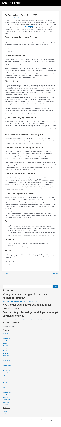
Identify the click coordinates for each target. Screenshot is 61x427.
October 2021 (6, 390)
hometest (5, 411)
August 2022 (6, 372)
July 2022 (5, 375)
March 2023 (6, 355)
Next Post (56, 273)
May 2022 (5, 380)
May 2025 (5, 343)
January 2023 (6, 360)
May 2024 (5, 345)
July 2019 (5, 404)
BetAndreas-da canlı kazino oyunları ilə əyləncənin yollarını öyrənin (20, 301)
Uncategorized (9, 17)
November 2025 (7, 338)
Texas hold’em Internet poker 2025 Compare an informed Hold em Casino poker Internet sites (26, 319)
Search (4, 284)
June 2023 (5, 348)
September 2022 (7, 370)
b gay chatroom (29, 26)
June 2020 (5, 394)
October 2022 (6, 367)
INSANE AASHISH (12, 3)
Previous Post (6, 273)
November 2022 (7, 365)
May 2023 (5, 350)
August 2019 (6, 402)
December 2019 (7, 399)
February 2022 (6, 387)
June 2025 (5, 340)
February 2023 (6, 358)
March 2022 (6, 385)
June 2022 (5, 377)
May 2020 (5, 397)
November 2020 (7, 392)
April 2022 (5, 382)
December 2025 (7, 336)
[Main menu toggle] (57, 3)
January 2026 (6, 333)
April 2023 (5, 353)
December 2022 (7, 363)
